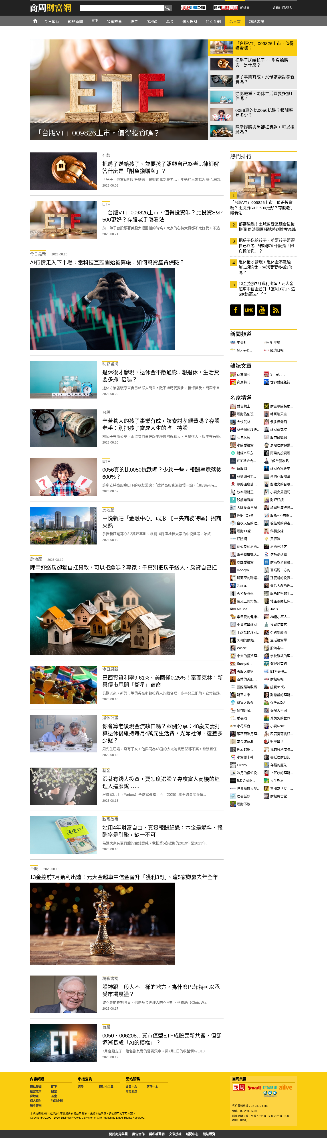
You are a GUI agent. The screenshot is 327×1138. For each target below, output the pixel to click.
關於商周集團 (118, 1134)
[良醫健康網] (270, 1087)
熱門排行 (241, 156)
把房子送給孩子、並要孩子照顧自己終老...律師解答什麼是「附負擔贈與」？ (267, 245)
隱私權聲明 (157, 1134)
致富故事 (36, 1091)
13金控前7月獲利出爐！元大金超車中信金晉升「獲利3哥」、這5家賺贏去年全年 (267, 289)
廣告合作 (138, 1134)
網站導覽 (209, 1134)
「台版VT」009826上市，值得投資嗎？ (97, 133)
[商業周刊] (239, 1087)
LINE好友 (249, 310)
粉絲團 (245, 8)
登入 (289, 8)
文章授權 (175, 1134)
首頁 (39, 21)
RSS (275, 310)
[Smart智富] (254, 1088)
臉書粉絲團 (235, 310)
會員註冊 (279, 8)
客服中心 (152, 1086)
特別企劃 (57, 1100)
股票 (54, 1091)
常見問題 (131, 1091)
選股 (81, 1086)
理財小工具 (106, 1086)
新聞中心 (192, 1134)
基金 (54, 1096)
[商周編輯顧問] (270, 1094)
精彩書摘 (36, 1105)
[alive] (285, 1087)
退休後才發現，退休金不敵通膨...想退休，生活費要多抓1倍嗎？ (265, 267)
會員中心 (131, 1086)
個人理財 (36, 1100)
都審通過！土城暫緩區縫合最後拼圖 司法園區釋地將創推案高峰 (267, 227)
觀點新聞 (36, 1086)
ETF (54, 1086)
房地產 (34, 1096)
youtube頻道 (262, 310)
